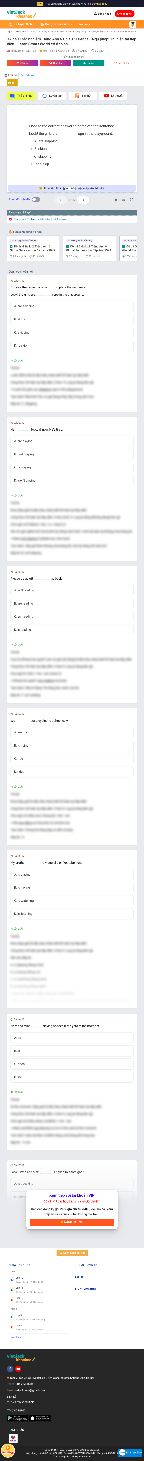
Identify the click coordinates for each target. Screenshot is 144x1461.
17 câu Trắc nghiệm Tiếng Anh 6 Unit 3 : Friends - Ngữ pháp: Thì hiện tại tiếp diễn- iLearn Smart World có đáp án (83, 31)
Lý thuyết (117, 95)
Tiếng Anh (21, 31)
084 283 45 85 (25, 1384)
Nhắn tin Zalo (134, 1452)
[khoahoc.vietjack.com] (21, 14)
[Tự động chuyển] (115, 200)
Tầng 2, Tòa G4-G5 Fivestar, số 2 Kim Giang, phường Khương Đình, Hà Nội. (52, 1377)
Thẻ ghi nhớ (24, 95)
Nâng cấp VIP (74, 1222)
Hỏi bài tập (8, 1452)
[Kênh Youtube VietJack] (18, 1369)
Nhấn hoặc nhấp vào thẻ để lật (74, 188)
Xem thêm (16, 1337)
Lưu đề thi (123, 63)
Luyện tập (55, 95)
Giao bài (58, 63)
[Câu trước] (60, 200)
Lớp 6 (9, 31)
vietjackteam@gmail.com (29, 1390)
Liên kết (13, 1396)
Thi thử (86, 95)
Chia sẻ (24, 63)
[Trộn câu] (123, 200)
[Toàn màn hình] (131, 200)
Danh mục (84, 24)
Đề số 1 (12, 82)
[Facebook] (10, 1369)
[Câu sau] (83, 200)
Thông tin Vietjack (21, 1402)
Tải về (90, 63)
